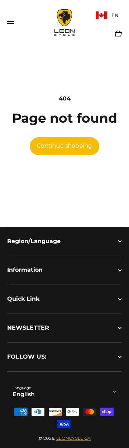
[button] (118, 33)
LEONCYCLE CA (73, 438)
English (24, 394)
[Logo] (64, 22)
